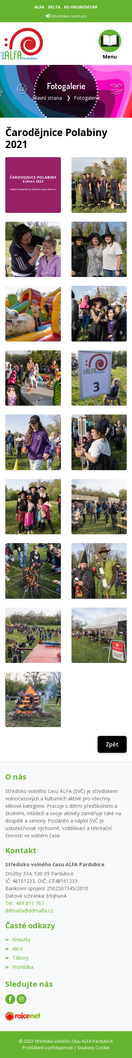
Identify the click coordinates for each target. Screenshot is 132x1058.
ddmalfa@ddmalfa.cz (29, 910)
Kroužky (21, 939)
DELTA (54, 7)
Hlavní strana (47, 97)
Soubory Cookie (93, 1048)
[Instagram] (21, 999)
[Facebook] (10, 999)
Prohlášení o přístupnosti (48, 1048)
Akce (17, 948)
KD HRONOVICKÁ (81, 7)
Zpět (112, 744)
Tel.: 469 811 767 (24, 903)
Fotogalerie (87, 97)
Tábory (20, 957)
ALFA (39, 7)
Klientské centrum (69, 16)
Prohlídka (22, 967)
